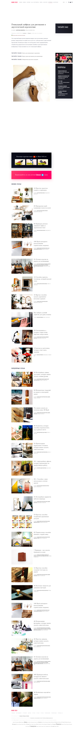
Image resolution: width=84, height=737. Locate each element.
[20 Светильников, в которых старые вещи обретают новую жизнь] (22, 337)
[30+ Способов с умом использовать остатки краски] (22, 486)
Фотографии (52, 726)
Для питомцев (39, 379)
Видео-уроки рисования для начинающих (32, 56)
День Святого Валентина (30, 722)
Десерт (35, 722)
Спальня (42, 726)
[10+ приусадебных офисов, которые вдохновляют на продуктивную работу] (22, 468)
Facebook (24, 33)
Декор (38, 192)
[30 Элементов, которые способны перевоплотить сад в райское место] (22, 432)
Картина (20, 724)
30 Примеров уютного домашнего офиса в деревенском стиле (41, 226)
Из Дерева (56, 722)
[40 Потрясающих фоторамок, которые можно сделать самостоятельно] (22, 628)
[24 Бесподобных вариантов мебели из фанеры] (22, 503)
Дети (37, 722)
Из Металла (59, 722)
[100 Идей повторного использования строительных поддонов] (22, 248)
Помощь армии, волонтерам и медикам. (19, 35)
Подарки (49, 263)
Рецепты (68, 724)
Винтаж (41, 537)
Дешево (37, 249)
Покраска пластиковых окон (62, 70)
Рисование (70, 724)
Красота (25, 724)
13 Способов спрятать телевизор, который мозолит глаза (42, 279)
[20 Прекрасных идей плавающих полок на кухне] (22, 213)
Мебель (24, 2)
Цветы (55, 726)
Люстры (35, 724)
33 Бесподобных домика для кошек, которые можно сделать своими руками (42, 374)
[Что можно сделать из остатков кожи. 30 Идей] (22, 415)
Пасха (51, 724)
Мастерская (55, 2)
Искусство (45, 2)
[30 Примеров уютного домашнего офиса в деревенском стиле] (22, 230)
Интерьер (28, 2)
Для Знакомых (45, 263)
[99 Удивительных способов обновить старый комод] (22, 539)
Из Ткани (62, 722)
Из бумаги (66, 722)
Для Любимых (36, 265)
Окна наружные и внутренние (62, 86)
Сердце (37, 726)
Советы (38, 283)
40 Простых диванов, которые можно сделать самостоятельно (41, 641)
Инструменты (36, 2)
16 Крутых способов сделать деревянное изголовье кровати (40, 297)
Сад (32, 2)
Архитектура (39, 467)
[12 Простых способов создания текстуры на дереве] (22, 574)
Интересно (50, 2)
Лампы (32, 724)
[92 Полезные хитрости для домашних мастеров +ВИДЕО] (22, 592)
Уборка (41, 2)
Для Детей (38, 627)
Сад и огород (45, 432)
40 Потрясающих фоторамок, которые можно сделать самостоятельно (42, 623)
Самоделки (33, 726)
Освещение (47, 337)
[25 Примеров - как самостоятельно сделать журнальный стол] (22, 450)
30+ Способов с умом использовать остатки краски (40, 481)
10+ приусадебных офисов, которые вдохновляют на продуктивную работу (42, 463)
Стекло (45, 726)
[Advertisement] (42, 14)
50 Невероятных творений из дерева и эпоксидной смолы (42, 392)
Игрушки (46, 722)
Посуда (65, 724)
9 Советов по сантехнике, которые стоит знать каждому (42, 350)
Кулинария (27, 724)
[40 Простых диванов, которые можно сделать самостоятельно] (22, 646)
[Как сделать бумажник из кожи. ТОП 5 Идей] (22, 557)
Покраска (62, 724)
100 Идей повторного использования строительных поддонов (41, 243)
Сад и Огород (27, 726)
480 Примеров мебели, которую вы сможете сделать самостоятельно (41, 676)
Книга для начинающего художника (31, 53)
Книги (23, 724)
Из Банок (49, 722)
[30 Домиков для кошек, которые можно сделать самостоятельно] (22, 379)
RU (63, 2)
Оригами (45, 724)
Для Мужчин (42, 265)
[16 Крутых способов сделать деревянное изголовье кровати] (22, 301)
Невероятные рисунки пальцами (30, 59)
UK (64, 2)
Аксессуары (40, 249)
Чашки (58, 726)
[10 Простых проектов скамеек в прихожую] (22, 195)
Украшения (47, 726)
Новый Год (40, 724)
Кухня (30, 724)
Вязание (22, 722)
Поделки (38, 248)
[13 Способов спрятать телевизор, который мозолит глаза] (22, 284)
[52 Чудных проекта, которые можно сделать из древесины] (22, 266)
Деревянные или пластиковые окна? (63, 76)
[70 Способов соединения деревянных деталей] (22, 521)
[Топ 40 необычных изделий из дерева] (22, 699)
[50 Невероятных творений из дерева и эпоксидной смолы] (22, 397)
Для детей (38, 263)
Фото (50, 726)
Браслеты (14, 722)
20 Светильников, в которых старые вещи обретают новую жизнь (41, 332)
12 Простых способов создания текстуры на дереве (40, 570)
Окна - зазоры (60, 81)
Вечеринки (17, 722)
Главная (20, 2)
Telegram (29, 33)
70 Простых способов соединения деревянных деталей (41, 516)
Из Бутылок (52, 722)
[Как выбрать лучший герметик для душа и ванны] (22, 319)
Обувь (43, 724)
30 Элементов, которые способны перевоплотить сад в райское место (41, 428)
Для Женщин (46, 265)
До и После (37, 538)
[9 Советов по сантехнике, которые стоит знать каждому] (22, 355)
